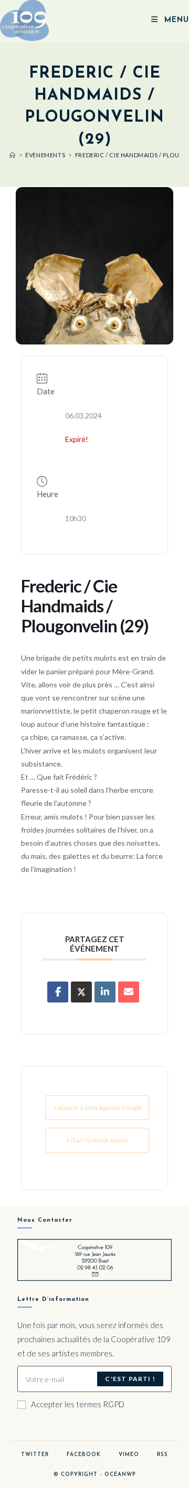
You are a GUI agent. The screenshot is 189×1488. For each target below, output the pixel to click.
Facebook (84, 1455)
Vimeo (129, 1455)
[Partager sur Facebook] (57, 992)
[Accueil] (12, 155)
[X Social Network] (81, 992)
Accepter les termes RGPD (77, 1404)
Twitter (35, 1455)
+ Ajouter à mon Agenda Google (97, 1108)
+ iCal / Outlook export (97, 1140)
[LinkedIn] (105, 992)
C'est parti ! (130, 1379)
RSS (162, 1455)
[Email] (128, 992)
